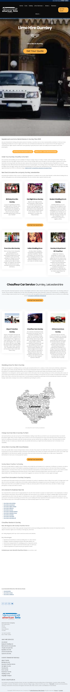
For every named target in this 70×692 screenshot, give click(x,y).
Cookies (61, 690)
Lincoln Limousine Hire (7, 651)
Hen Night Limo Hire (6, 666)
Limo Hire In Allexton (9, 508)
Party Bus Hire (5, 668)
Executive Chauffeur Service (8, 664)
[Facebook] (3, 603)
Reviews (53, 6)
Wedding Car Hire (6, 673)
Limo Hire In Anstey (8, 510)
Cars (25, 6)
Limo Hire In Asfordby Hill (10, 518)
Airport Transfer (5, 660)
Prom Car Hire (5, 670)
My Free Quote (62, 10)
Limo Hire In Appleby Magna (11, 511)
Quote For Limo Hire (6, 653)
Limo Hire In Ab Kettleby (10, 503)
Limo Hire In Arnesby (9, 514)
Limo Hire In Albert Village (10, 506)
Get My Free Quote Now (35, 225)
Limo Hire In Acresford (9, 505)
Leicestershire (7, 591)
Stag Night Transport (6, 675)
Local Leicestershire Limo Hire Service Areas (13, 589)
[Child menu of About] (38, 14)
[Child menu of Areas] (48, 6)
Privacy (56, 690)
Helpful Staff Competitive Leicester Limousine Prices (38, 168)
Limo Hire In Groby (8, 592)
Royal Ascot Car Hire (6, 671)
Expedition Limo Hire (6, 649)
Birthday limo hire (6, 662)
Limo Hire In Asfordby (9, 516)
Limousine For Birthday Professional (37, 295)
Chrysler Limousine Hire (7, 648)
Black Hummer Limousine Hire (9, 646)
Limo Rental (4, 642)
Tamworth (51, 684)
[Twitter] (6, 603)
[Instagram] (9, 603)
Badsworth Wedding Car (7, 644)
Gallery (31, 6)
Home (21, 6)
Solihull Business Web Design (37, 690)
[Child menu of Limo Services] (39, 6)
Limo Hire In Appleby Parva (10, 513)
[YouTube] (12, 603)
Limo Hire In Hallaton (9, 594)
